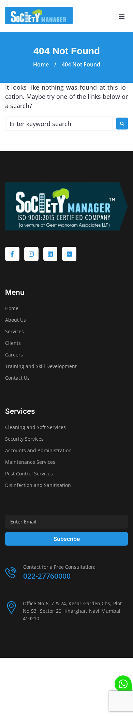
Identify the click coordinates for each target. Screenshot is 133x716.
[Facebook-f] (12, 254)
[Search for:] (59, 124)
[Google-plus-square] (69, 254)
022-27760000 (47, 576)
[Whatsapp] (123, 683)
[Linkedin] (50, 254)
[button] (122, 17)
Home (41, 64)
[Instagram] (31, 254)
